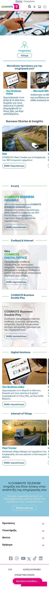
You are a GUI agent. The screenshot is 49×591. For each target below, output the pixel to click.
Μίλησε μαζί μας (24, 507)
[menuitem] (11, 558)
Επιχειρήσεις (29, 1)
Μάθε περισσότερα (16, 227)
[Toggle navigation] (44, 6)
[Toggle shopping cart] (39, 6)
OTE (10, 569)
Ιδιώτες (19, 1)
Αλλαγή (24, 55)
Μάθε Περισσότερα (14, 165)
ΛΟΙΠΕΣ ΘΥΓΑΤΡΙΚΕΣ (32, 569)
